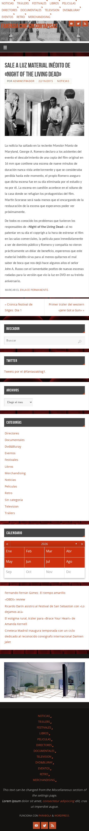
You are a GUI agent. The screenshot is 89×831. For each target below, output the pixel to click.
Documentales (30, 10)
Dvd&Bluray (71, 10)
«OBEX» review (15, 599)
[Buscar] (80, 342)
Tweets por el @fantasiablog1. (25, 371)
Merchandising (39, 17)
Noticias (8, 3)
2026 (44, 544)
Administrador (23, 81)
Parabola (45, 815)
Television (52, 10)
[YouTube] (71, 23)
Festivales (39, 3)
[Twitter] (78, 23)
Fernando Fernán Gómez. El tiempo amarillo (35, 593)
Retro (21, 17)
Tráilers (23, 3)
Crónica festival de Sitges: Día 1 (18, 307)
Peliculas (69, 3)
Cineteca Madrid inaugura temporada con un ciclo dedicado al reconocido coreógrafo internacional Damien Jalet (44, 636)
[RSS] (85, 23)
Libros (54, 3)
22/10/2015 (45, 81)
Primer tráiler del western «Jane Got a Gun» (66, 307)
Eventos (7, 17)
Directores (9, 10)
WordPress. (62, 815)
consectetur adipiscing (58, 801)
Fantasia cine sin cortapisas (29, 26)
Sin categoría (14, 500)
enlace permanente (34, 290)
